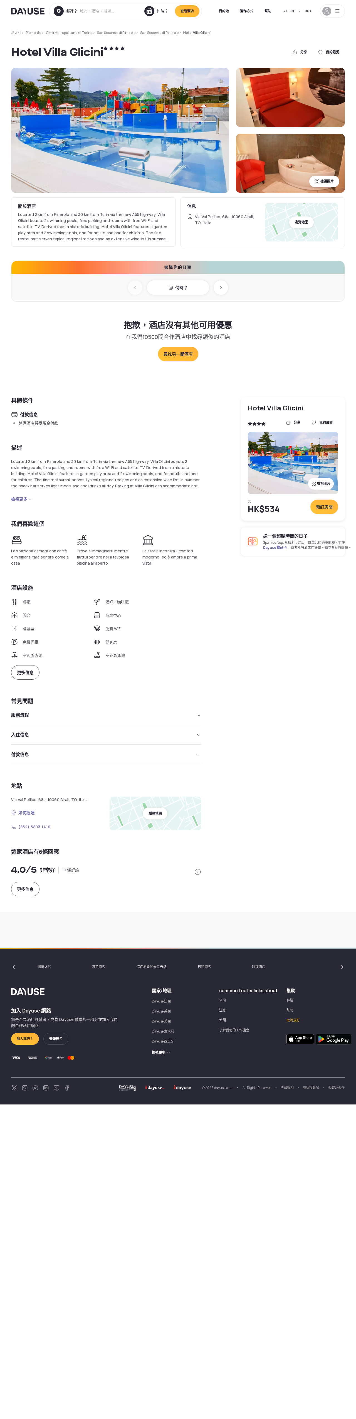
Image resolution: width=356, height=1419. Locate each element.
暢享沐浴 (44, 966)
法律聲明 (287, 1087)
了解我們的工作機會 (234, 1030)
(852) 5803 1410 (34, 826)
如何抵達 (26, 812)
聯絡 (289, 1000)
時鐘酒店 (258, 966)
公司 (222, 1000)
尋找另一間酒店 (178, 354)
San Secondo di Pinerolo (116, 32)
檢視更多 (19, 499)
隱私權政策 (311, 1087)
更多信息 (25, 672)
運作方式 (246, 11)
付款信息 (20, 754)
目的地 (224, 11)
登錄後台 (56, 1038)
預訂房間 (324, 507)
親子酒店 (98, 966)
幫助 (267, 11)
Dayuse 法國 (161, 1001)
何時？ (181, 288)
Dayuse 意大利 (163, 1031)
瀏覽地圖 (301, 222)
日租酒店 (204, 966)
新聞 (222, 1020)
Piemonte (33, 32)
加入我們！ (25, 1038)
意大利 (16, 32)
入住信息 (20, 735)
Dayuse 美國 (161, 1021)
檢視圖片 (327, 181)
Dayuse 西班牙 (163, 1041)
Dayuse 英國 (161, 1011)
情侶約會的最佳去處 (152, 966)
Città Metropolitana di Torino (69, 32)
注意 (222, 1010)
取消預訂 (293, 1020)
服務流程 (20, 715)
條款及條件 (336, 1087)
